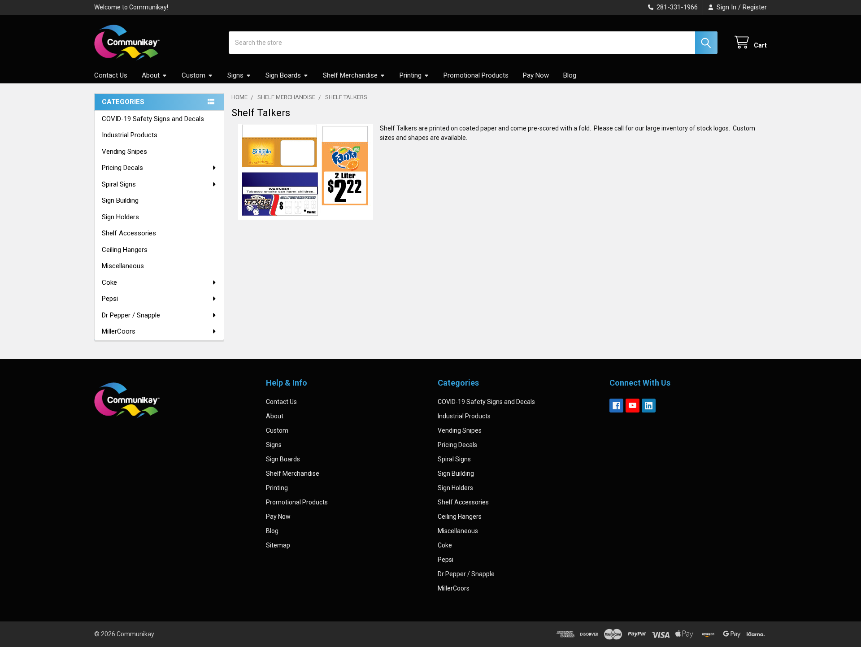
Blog (569, 75)
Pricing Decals (122, 168)
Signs (235, 75)
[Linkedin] (649, 406)
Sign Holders (120, 217)
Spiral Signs (119, 184)
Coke (109, 282)
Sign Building (120, 200)
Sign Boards (283, 75)
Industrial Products (129, 135)
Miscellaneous (123, 266)
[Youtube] (632, 406)
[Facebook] (616, 406)
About (151, 75)
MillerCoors (118, 331)
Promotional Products (476, 75)
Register (755, 7)
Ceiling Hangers (125, 250)
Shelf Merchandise (350, 75)
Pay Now (536, 75)
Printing (411, 75)
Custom (193, 75)
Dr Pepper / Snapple (131, 315)
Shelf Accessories (129, 233)
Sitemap (278, 545)
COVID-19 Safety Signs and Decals (153, 119)
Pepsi (110, 299)
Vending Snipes (124, 152)
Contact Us (110, 75)
